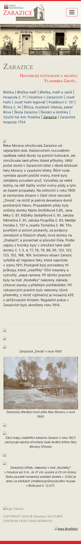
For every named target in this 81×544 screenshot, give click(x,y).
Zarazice (50, 117)
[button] (6, 39)
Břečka (8, 92)
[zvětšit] (4, 140)
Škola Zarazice (25, 112)
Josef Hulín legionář (29, 102)
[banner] (24, 12)
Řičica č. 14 (12, 107)
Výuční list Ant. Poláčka (21, 117)
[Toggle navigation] (72, 12)
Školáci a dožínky (54, 112)
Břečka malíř (27, 92)
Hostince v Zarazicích (46, 97)
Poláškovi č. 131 (61, 102)
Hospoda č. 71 (14, 97)
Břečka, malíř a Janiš (56, 92)
